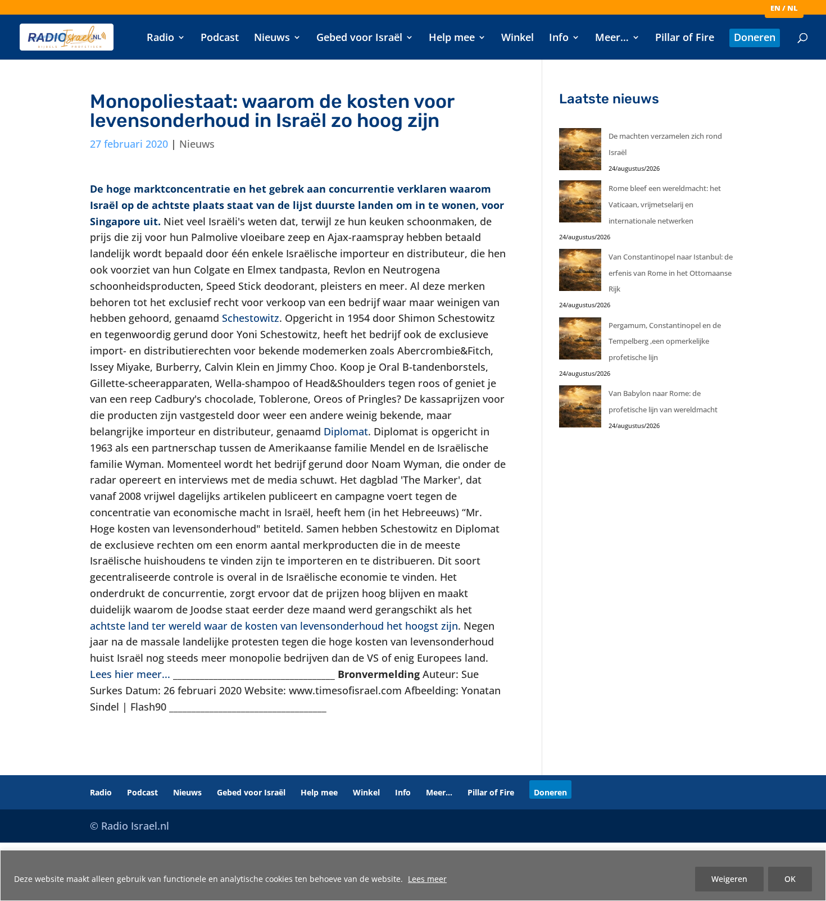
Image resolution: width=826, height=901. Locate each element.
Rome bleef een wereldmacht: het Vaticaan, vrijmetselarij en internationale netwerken (665, 204)
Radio (160, 38)
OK (790, 878)
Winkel (517, 38)
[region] (413, 875)
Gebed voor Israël (359, 38)
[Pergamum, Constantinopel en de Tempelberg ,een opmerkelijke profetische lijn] (580, 341)
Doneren (754, 38)
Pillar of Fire (684, 38)
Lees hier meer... (130, 674)
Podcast (220, 38)
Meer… (612, 38)
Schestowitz (250, 318)
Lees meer (427, 878)
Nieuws (272, 38)
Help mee (452, 38)
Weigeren (729, 878)
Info (559, 38)
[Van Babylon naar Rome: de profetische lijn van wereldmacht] (580, 409)
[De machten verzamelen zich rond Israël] (580, 152)
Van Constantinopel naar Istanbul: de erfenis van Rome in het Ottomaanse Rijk (671, 273)
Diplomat (346, 431)
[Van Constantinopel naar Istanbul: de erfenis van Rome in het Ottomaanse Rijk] (580, 273)
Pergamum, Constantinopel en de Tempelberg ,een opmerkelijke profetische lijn (665, 341)
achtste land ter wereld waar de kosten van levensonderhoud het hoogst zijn (274, 625)
